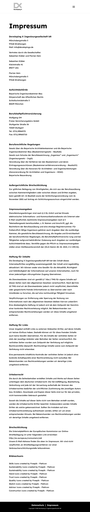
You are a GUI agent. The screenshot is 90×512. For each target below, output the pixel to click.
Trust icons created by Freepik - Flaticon (28, 477)
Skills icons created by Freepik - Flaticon (28, 463)
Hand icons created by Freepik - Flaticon (28, 474)
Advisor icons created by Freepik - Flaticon (29, 487)
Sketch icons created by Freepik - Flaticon (28, 484)
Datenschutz (38, 505)
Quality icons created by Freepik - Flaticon (29, 480)
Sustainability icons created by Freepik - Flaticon (32, 467)
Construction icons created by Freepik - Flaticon (31, 490)
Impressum (52, 505)
